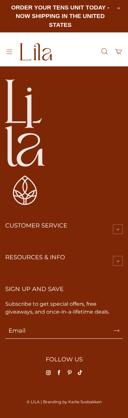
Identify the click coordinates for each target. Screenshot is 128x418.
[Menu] (9, 52)
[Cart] (119, 52)
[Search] (104, 52)
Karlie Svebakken (85, 401)
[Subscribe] (116, 330)
